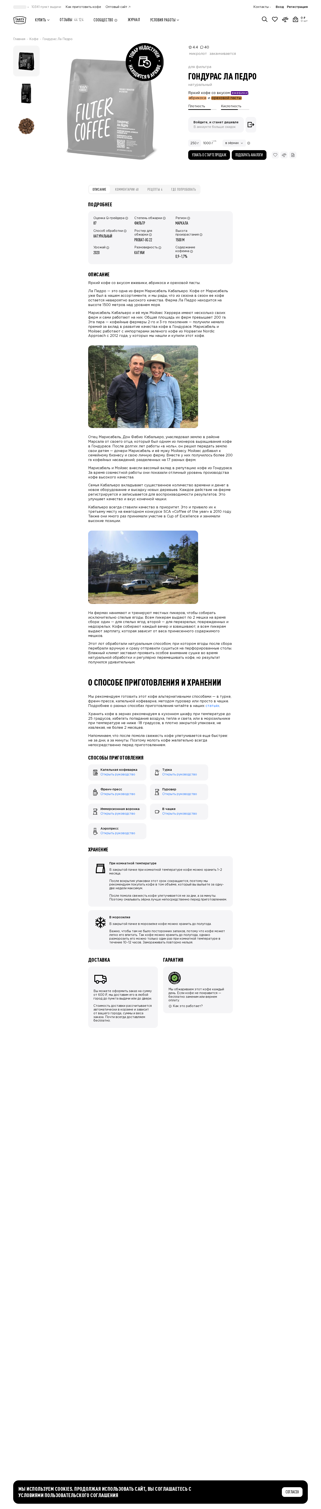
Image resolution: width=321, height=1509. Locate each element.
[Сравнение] (285, 19)
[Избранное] (274, 19)
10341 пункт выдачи (46, 7)
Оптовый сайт (116, 7)
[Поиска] (264, 19)
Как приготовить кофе (83, 7)
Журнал (134, 19)
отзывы (72, 19)
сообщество (103, 20)
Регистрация (297, 7)
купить (40, 20)
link (90, 766)
